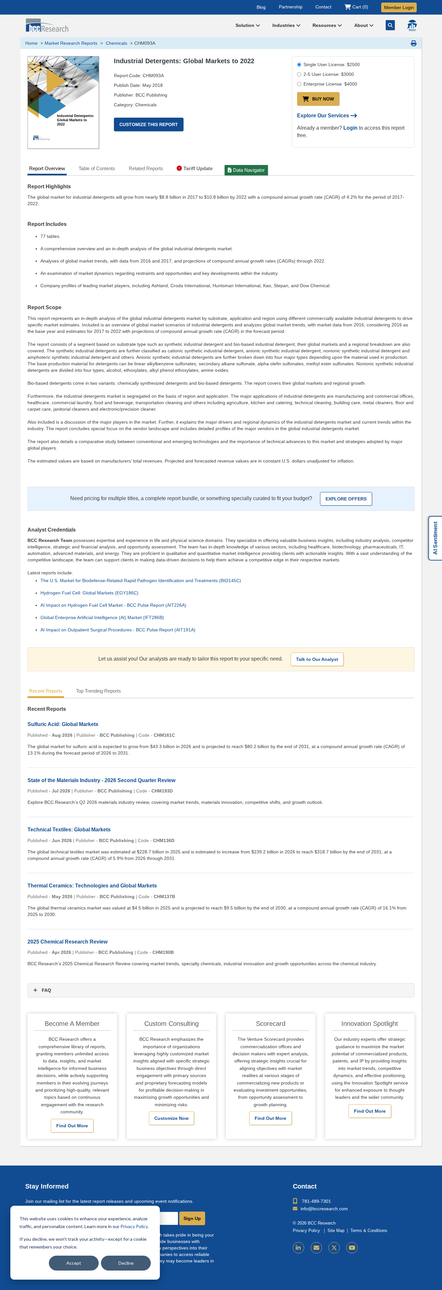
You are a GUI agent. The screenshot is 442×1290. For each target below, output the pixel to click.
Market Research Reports (71, 43)
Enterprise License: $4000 (330, 84)
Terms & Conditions (368, 1230)
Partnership (291, 6)
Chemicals (116, 43)
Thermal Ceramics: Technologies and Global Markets (92, 885)
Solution (246, 25)
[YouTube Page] (352, 1247)
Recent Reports (45, 691)
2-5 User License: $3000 (329, 74)
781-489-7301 (316, 1201)
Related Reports (146, 168)
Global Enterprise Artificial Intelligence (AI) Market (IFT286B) (102, 617)
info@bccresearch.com (324, 1208)
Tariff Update (198, 168)
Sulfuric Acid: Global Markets (63, 724)
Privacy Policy (134, 1226)
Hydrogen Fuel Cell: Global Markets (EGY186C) (89, 592)
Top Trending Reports (98, 691)
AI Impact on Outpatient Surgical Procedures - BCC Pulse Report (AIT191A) (117, 629)
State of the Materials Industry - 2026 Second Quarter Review (101, 780)
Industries (284, 25)
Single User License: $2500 (332, 64)
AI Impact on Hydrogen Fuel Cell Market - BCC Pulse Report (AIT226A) (113, 605)
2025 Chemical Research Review (67, 941)
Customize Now (171, 1118)
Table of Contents (97, 168)
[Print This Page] (414, 43)
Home (31, 43)
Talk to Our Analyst (317, 659)
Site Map (335, 1230)
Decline (126, 1263)
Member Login (399, 7)
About (361, 25)
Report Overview (47, 168)
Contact (323, 6)
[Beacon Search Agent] (412, 25)
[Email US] (316, 1247)
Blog (261, 6)
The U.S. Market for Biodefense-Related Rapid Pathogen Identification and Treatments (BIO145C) (140, 580)
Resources (325, 25)
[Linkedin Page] (298, 1247)
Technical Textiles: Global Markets (69, 829)
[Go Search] (390, 25)
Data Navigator (249, 170)
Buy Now (323, 98)
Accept (73, 1263)
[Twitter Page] (334, 1247)
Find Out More (72, 1125)
